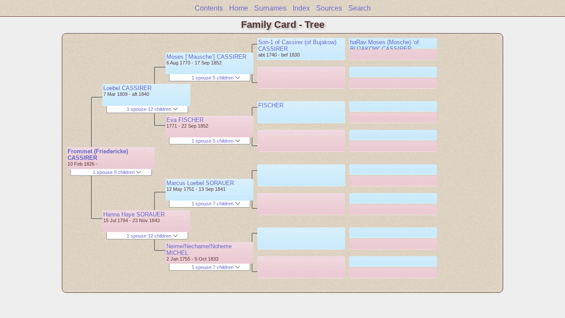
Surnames (270, 8)
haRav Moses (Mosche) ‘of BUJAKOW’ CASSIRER (384, 45)
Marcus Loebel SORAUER (200, 183)
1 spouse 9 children (114, 172)
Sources (329, 8)
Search (359, 8)
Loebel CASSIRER (127, 88)
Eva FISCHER (184, 120)
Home (238, 8)
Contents (209, 8)
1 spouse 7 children (213, 203)
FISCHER (270, 105)
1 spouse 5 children (213, 77)
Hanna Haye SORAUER (134, 214)
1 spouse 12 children (150, 109)
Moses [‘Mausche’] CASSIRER (206, 56)
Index (301, 8)
